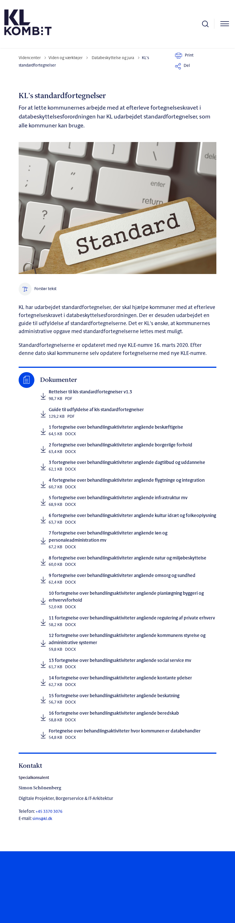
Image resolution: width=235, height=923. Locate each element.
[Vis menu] (225, 24)
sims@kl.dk (42, 819)
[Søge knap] (205, 24)
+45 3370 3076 (48, 812)
